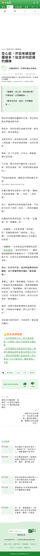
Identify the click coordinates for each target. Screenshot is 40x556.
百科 (33, 7)
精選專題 (25, 544)
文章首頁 (19, 547)
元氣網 (7, 49)
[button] (37, 7)
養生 (10, 7)
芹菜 (24, 373)
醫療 (26, 7)
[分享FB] (5, 11)
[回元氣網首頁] (8, 2)
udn (3, 49)
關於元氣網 (7, 544)
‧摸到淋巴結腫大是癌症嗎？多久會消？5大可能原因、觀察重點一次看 (20, 359)
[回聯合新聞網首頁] (3, 3)
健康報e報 (21, 535)
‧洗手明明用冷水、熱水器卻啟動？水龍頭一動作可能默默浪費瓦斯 (20, 341)
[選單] (37, 3)
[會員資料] (34, 3)
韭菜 (18, 373)
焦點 (3, 7)
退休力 (12, 547)
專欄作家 (27, 547)
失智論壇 (18, 7)
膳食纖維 (8, 249)
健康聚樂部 (16, 544)
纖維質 (32, 373)
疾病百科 (33, 544)
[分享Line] (15, 11)
